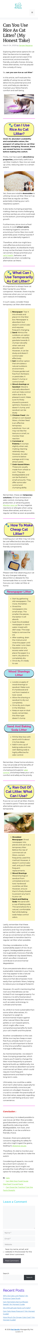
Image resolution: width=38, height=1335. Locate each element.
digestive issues (19, 1146)
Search (6, 1273)
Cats (8, 1178)
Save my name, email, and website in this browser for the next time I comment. (18, 1251)
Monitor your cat (10, 505)
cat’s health (8, 255)
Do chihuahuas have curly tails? (17, 1308)
